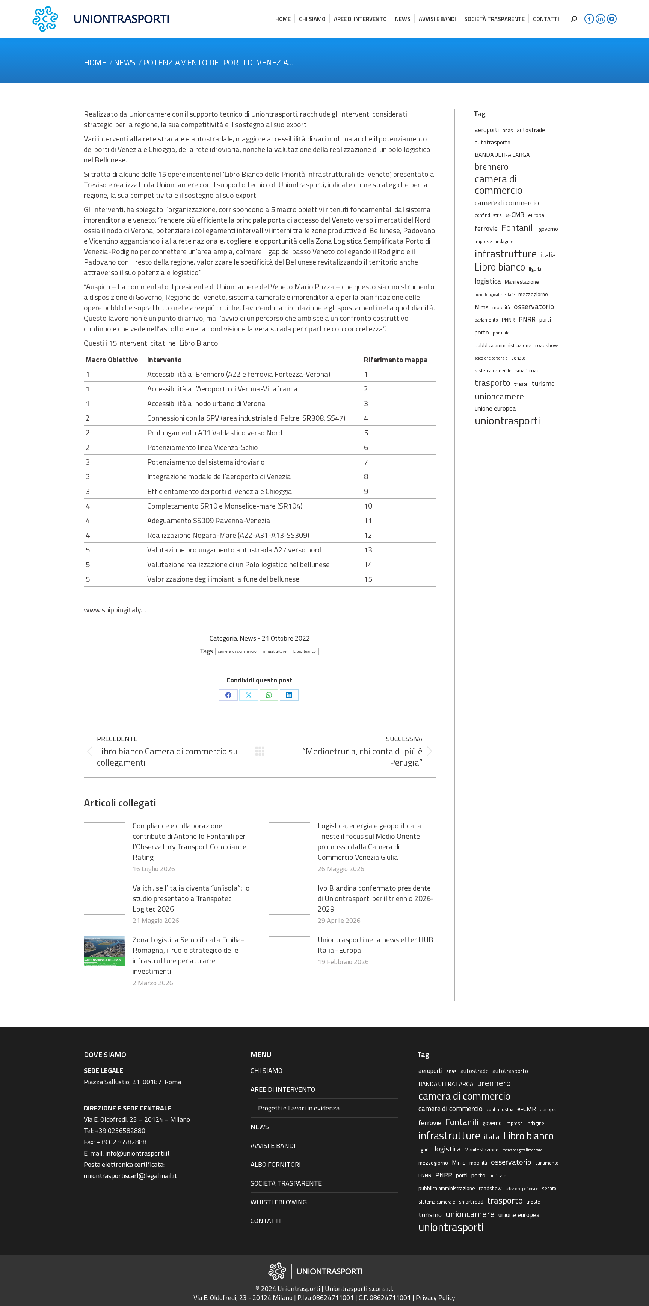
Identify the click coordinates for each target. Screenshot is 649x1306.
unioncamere (499, 396)
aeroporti (487, 129)
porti (545, 319)
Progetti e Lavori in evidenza (299, 1108)
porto (482, 332)
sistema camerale (493, 370)
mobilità (501, 307)
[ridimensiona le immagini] (104, 837)
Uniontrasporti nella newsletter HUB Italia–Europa (375, 944)
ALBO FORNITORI (276, 1164)
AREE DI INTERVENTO (283, 1089)
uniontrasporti (507, 420)
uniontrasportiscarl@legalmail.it (130, 1176)
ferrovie (486, 228)
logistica (488, 280)
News (248, 638)
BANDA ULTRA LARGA (502, 154)
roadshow (546, 345)
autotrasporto (492, 142)
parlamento (486, 319)
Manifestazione (522, 282)
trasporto (492, 382)
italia (548, 254)
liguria (535, 268)
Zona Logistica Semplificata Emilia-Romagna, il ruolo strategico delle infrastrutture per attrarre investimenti (188, 955)
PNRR (527, 319)
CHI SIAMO (266, 1070)
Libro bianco (304, 651)
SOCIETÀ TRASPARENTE (286, 1183)
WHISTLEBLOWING (279, 1202)
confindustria (488, 215)
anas (508, 130)
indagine (504, 241)
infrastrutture (275, 651)
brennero (492, 166)
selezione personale (491, 358)
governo (548, 228)
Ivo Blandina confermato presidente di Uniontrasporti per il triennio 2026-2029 (376, 898)
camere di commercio (507, 202)
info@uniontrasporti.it (137, 1153)
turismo (543, 383)
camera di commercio (237, 651)
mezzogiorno (533, 294)
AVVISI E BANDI (273, 1145)
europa (536, 215)
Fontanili (518, 227)
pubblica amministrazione (503, 345)
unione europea (495, 408)
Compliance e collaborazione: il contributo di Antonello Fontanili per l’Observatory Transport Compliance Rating (189, 841)
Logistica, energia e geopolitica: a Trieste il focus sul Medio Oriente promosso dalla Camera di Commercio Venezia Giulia (369, 841)
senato (518, 357)
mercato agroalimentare (495, 295)
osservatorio (534, 306)
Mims (482, 306)
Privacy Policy (435, 1297)
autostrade (531, 130)
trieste (521, 384)
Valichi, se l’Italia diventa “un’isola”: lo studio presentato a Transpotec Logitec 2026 (191, 898)
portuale (501, 332)
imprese (483, 241)
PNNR (508, 319)
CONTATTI (266, 1221)
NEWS (260, 1127)
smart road (527, 370)
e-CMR (515, 214)
